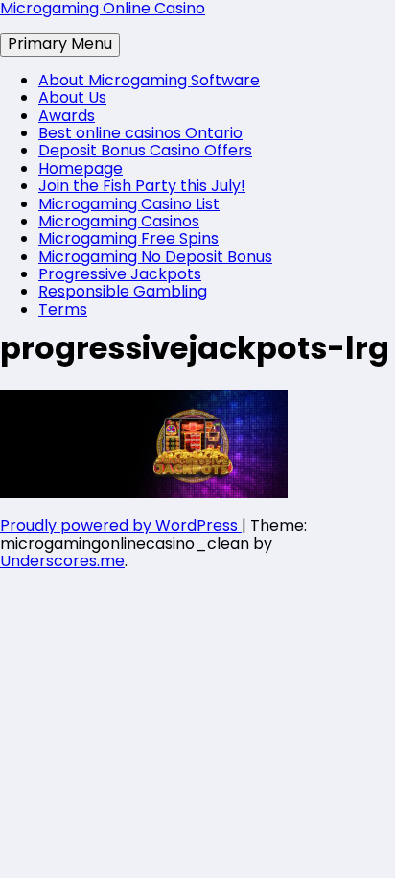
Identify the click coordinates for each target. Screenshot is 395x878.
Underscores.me (62, 561)
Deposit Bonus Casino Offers (145, 150)
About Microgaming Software (149, 80)
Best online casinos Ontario (140, 133)
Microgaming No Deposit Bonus (155, 257)
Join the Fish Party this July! (141, 186)
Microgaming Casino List (129, 204)
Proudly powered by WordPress (121, 525)
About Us (72, 97)
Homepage (80, 168)
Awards (66, 116)
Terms (62, 309)
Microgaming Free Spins (128, 238)
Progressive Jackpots (119, 274)
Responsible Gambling (122, 291)
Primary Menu (60, 44)
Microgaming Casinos (118, 221)
